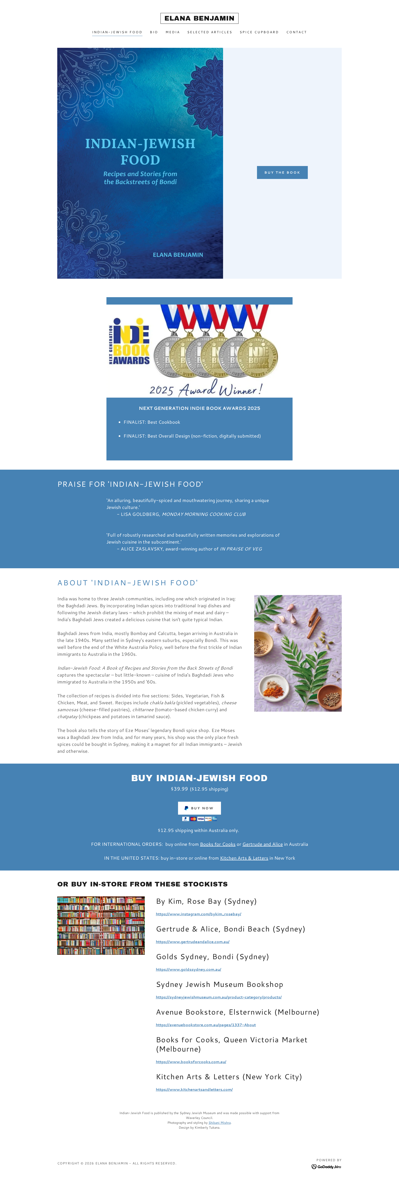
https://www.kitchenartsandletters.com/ (194, 1089)
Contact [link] (296, 32)
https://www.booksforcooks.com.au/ (191, 1061)
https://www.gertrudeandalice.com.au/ (193, 941)
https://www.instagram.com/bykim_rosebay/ (198, 913)
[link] (199, 19)
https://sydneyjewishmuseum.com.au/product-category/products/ (219, 997)
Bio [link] (154, 32)
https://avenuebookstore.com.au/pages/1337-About (206, 1024)
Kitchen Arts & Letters (244, 858)
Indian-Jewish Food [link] (117, 32)
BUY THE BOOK (282, 172)
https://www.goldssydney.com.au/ (188, 969)
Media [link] (173, 32)
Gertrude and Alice (262, 844)
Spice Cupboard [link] (259, 32)
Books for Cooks (218, 844)
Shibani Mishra (220, 1122)
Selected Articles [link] (210, 32)
